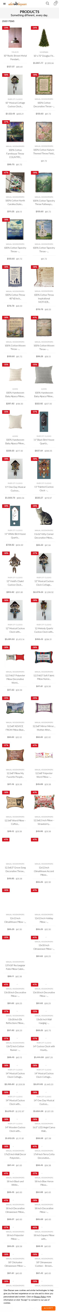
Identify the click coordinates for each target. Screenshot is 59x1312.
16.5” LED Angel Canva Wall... (44, 1129)
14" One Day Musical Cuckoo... (44, 1102)
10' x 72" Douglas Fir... (44, 55)
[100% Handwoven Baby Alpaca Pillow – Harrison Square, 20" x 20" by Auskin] (15, 374)
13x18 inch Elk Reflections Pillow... (15, 1021)
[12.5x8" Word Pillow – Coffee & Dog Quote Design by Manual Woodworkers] (15, 802)
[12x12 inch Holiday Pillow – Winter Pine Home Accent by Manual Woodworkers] (43, 900)
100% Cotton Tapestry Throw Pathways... (44, 202)
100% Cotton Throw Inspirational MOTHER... (44, 298)
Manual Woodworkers (44, 99)
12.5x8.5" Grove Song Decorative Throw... (15, 869)
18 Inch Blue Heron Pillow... (44, 1183)
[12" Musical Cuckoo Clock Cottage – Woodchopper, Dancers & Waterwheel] (43, 563)
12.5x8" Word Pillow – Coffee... (15, 822)
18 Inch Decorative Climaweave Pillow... (15, 1210)
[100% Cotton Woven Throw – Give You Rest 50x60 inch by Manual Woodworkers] (43, 327)
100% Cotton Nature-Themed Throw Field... (44, 151)
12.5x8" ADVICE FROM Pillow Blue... (15, 728)
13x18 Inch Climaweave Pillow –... (43, 947)
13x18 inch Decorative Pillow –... (15, 994)
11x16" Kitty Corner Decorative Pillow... (44, 536)
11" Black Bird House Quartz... (44, 441)
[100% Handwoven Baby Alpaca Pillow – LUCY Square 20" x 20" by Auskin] (43, 374)
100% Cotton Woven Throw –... (15, 347)
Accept (48, 1308)
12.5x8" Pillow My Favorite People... (15, 775)
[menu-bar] (5, 3)
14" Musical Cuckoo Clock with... (15, 1102)
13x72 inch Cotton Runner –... (15, 1048)
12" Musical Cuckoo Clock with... (15, 630)
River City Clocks (15, 99)
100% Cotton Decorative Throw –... (44, 104)
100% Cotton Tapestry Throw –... (15, 249)
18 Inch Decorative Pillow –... (44, 1210)
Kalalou (15, 52)
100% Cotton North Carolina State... (15, 202)
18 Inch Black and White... (15, 1183)
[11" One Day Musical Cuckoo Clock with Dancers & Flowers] (15, 469)
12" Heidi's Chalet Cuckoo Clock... (15, 583)
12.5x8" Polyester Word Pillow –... (44, 775)
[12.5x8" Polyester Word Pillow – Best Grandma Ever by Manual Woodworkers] (43, 755)
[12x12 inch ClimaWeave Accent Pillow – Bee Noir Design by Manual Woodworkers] (43, 849)
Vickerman (44, 52)
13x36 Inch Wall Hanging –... (44, 1021)
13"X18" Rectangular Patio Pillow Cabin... (15, 967)
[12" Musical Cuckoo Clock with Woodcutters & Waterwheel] (15, 610)
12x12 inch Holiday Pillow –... (44, 920)
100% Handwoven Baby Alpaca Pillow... (15, 394)
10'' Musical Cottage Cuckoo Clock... (15, 104)
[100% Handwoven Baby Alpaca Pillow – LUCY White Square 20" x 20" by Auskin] (15, 422)
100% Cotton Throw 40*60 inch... (15, 296)
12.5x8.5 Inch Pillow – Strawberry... (44, 822)
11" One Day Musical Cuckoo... (15, 488)
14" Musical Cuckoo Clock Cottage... (15, 1075)
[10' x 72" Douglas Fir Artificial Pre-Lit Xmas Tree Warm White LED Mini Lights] (43, 38)
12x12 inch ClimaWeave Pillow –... (15, 920)
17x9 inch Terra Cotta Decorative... (44, 1156)
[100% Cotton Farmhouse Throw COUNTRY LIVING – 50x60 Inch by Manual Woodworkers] (15, 132)
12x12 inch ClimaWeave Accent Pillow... (44, 871)
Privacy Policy (40, 1297)
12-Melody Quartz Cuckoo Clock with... (44, 630)
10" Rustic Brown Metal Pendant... (15, 57)
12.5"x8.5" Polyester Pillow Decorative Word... (15, 679)
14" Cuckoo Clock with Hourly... (44, 1048)
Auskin (15, 389)
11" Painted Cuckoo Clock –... (44, 488)
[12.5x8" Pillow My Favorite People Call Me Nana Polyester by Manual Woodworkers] (15, 755)
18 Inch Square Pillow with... (44, 1237)
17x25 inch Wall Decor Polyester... (15, 1156)
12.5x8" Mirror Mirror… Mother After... (44, 728)
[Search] (47, 4)
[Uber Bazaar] (17, 3)
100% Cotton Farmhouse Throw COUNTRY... (15, 153)
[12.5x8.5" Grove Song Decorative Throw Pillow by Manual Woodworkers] (15, 849)
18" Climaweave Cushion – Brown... (44, 1264)
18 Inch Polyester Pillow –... (15, 1237)
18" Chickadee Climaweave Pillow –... (15, 1264)
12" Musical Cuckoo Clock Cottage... (44, 583)
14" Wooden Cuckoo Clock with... (15, 1129)
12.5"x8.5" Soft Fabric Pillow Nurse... (43, 677)
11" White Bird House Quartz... (15, 535)
